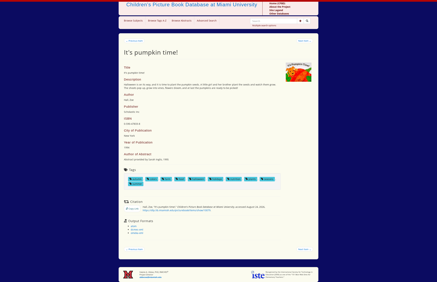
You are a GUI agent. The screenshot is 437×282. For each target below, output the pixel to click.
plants (252, 179)
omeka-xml (137, 233)
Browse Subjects (133, 20)
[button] (300, 21)
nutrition (235, 179)
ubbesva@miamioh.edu (150, 277)
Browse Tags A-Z (157, 20)
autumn (137, 179)
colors (153, 179)
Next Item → (304, 40)
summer (137, 183)
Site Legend (276, 10)
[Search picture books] (307, 21)
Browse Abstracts (182, 20)
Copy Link (133, 208)
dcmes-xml (137, 229)
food (181, 179)
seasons (268, 179)
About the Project (279, 6)
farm (167, 179)
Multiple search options (264, 25)
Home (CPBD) (277, 3)
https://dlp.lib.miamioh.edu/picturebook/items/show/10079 (176, 210)
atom (134, 226)
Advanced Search (207, 20)
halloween (198, 179)
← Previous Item (134, 40)
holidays (217, 179)
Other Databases (279, 13)
